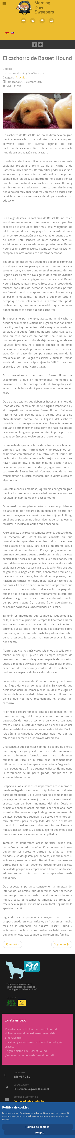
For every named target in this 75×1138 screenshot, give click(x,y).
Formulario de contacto (29, 1101)
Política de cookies (37, 1126)
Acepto (39, 1132)
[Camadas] (23, 20)
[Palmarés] (42, 20)
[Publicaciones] (51, 20)
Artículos (21, 77)
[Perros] (33, 20)
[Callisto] (37, 7)
